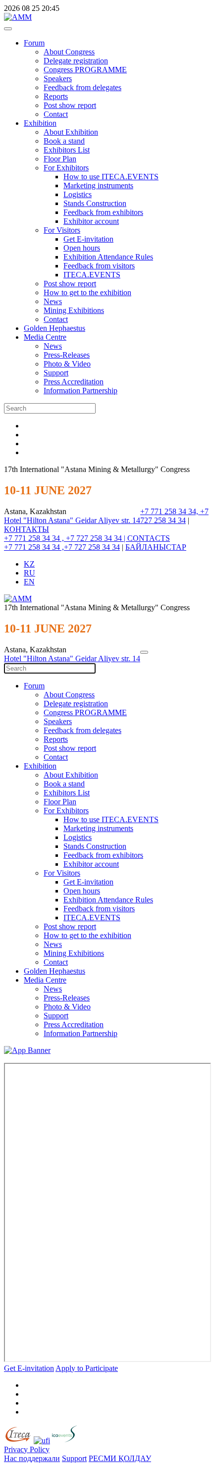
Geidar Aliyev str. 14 (107, 520)
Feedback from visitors (99, 266)
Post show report (70, 105)
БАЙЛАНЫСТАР (155, 547)
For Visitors (62, 230)
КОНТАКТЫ (26, 529)
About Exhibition (71, 132)
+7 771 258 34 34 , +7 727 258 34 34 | (65, 538)
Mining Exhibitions (74, 310)
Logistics (77, 194)
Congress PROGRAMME (85, 69)
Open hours (81, 248)
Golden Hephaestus (54, 328)
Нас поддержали (32, 1458)
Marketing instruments (98, 185)
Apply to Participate (86, 1368)
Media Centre (45, 337)
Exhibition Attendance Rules (108, 257)
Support (56, 372)
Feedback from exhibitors (103, 212)
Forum (34, 43)
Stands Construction (94, 203)
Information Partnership (80, 390)
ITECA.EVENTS (91, 274)
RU (29, 573)
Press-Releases (67, 355)
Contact (56, 114)
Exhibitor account (91, 221)
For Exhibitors (66, 167)
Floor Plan (60, 159)
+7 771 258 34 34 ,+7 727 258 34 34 (62, 547)
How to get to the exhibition (87, 292)
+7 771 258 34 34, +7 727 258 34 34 (174, 515)
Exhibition (40, 123)
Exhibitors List (67, 150)
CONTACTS (148, 538)
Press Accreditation (74, 381)
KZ (29, 564)
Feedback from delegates (82, 87)
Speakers (58, 78)
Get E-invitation (88, 239)
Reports (56, 96)
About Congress (69, 52)
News (53, 301)
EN (29, 581)
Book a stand (64, 141)
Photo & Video (67, 364)
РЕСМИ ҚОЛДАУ (120, 1458)
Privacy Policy (27, 1449)
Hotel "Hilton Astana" (39, 520)
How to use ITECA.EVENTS (111, 176)
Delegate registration (76, 60)
